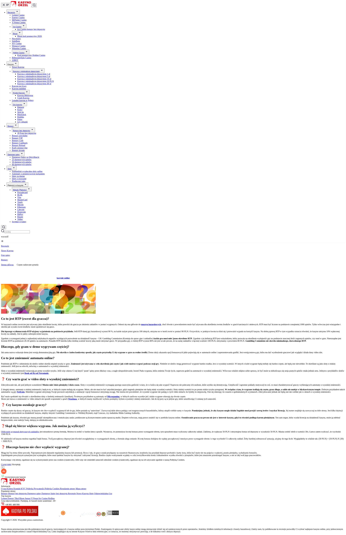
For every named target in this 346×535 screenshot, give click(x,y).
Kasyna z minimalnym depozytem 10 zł (34, 79)
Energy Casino (18, 17)
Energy (11, 498)
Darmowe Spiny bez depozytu (54, 493)
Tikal (16, 498)
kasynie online (63, 278)
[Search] (3, 227)
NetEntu (21, 392)
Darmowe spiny (14, 155)
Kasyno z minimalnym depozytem (26, 71)
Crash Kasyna (23, 98)
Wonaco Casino (18, 46)
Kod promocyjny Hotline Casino (31, 55)
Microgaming (113, 396)
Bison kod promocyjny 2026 (29, 36)
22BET (15, 60)
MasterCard (22, 200)
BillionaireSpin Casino (21, 58)
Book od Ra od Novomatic (36, 373)
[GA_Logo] (103, 515)
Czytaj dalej (6, 464)
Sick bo (20, 112)
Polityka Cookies (52, 489)
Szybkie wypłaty (19, 222)
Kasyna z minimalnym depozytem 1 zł (33, 74)
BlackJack (21, 114)
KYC (23, 489)
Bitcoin (20, 205)
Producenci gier (18, 181)
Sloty (10, 169)
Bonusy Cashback (19, 143)
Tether (20, 219)
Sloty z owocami (19, 179)
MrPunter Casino (19, 20)
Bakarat (20, 107)
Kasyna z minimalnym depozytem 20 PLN (35, 81)
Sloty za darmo (18, 176)
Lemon (4, 498)
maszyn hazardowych (151, 324)
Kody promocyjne (19, 148)
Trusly (20, 202)
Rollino (51, 498)
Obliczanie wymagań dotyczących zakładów (20, 432)
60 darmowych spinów (21, 164)
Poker (19, 119)
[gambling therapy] (70, 515)
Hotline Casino (18, 53)
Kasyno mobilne (19, 88)
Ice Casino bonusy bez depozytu (31, 29)
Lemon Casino (18, 15)
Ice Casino (17, 27)
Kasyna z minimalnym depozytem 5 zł (33, 76)
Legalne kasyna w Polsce (23, 100)
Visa (19, 197)
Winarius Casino (19, 48)
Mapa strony (81, 489)
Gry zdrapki (22, 122)
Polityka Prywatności (35, 489)
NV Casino (17, 43)
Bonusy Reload (18, 145)
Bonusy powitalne (19, 135)
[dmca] (112, 515)
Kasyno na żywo (19, 86)
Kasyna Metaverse (25, 95)
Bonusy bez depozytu (21, 131)
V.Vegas (35, 498)
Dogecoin (21, 212)
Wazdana (72, 399)
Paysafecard (22, 192)
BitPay (20, 214)
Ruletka (20, 117)
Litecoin (20, 209)
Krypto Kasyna (19, 93)
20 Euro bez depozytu (26, 133)
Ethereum (21, 207)
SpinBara (16, 41)
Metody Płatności (20, 190)
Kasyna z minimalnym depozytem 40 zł (34, 84)
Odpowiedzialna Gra (103, 493)
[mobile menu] (5, 5)
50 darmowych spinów (21, 162)
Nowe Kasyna (18, 67)
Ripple (20, 217)
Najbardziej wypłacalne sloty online (27, 171)
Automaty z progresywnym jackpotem (28, 174)
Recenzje (11, 13)
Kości (19, 110)
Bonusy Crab (17, 140)
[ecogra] (89, 515)
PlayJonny (16, 38)
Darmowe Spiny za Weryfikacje (25, 157)
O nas (4, 489)
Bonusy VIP (17, 138)
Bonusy (11, 126)
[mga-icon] (49, 515)
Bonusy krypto (18, 150)
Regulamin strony (68, 489)
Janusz (28, 498)
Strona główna (7, 265)
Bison (15, 34)
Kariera (10, 489)
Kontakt (17, 489)
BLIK (19, 195)
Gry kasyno (17, 105)
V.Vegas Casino (18, 22)
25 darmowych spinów (21, 159)
